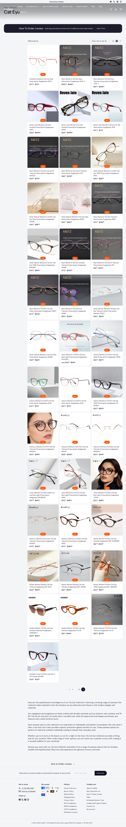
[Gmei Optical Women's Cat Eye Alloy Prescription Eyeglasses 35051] (75, 204)
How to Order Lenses (63, 764)
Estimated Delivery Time (95, 800)
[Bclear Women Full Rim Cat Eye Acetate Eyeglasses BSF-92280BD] (107, 525)
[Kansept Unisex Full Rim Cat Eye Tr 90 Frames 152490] (42, 661)
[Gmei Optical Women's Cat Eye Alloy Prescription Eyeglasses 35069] (42, 342)
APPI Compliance (70, 803)
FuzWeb (8, 9)
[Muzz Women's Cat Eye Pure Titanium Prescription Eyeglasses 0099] (75, 297)
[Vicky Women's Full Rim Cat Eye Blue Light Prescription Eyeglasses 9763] (75, 481)
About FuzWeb (81, 6)
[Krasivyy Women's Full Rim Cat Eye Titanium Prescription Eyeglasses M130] (75, 526)
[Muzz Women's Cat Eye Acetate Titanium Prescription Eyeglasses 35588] (75, 251)
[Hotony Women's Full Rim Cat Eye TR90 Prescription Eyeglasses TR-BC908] (107, 389)
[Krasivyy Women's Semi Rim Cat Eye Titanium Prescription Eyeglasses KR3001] (42, 526)
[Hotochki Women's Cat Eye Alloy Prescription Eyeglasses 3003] (42, 66)
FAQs (93, 6)
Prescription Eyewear (56, 1)
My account (91, 809)
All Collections (31, 6)
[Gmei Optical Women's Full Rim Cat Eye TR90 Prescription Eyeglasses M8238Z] (42, 251)
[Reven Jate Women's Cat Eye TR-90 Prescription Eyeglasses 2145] (107, 112)
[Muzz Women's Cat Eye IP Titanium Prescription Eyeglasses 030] (75, 158)
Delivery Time (67, 6)
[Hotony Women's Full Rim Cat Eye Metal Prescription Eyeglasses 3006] (107, 342)
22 (79, 689)
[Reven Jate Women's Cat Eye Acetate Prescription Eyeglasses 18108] (75, 113)
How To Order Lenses (50, 6)
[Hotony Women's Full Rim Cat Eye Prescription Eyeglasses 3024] (75, 388)
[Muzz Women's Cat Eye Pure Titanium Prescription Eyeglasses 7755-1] (107, 67)
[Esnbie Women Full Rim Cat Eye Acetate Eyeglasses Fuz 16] (75, 615)
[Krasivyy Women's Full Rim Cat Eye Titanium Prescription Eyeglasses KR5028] (42, 435)
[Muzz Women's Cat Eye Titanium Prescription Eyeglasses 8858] (107, 204)
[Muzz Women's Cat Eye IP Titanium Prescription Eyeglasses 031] (107, 250)
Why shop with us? (93, 791)
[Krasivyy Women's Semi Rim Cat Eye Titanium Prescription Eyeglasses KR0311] (75, 435)
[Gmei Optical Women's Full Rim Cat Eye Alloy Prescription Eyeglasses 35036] (42, 205)
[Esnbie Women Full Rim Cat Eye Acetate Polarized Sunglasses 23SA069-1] (42, 616)
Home (20, 6)
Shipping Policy (69, 797)
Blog (100, 6)
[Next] (83, 689)
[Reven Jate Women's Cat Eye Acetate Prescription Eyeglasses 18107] (42, 113)
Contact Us (22, 12)
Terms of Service (70, 788)
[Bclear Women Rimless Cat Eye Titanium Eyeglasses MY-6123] (42, 571)
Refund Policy (69, 794)
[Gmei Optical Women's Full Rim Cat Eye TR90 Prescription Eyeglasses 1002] (107, 159)
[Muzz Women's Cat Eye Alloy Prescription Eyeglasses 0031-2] (75, 66)
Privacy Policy (69, 800)
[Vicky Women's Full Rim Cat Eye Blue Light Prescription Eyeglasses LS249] (107, 481)
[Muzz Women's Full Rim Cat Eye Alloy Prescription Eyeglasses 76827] (42, 296)
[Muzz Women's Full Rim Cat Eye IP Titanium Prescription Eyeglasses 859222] (42, 159)
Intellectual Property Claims (97, 803)
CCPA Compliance (70, 809)
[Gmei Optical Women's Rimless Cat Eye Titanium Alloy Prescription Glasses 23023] (107, 297)
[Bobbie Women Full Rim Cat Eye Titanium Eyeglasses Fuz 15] (107, 615)
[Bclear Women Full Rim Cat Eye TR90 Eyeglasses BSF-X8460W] (107, 571)
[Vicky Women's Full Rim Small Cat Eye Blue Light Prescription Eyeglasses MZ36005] (42, 481)
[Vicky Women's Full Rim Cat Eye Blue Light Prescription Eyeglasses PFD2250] (75, 343)
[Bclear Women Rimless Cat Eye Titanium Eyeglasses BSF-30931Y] (75, 571)
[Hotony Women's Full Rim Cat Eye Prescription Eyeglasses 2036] (42, 388)
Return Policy (69, 791)
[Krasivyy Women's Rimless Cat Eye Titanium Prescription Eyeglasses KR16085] (107, 435)
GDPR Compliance (70, 806)
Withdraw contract (71, 812)
